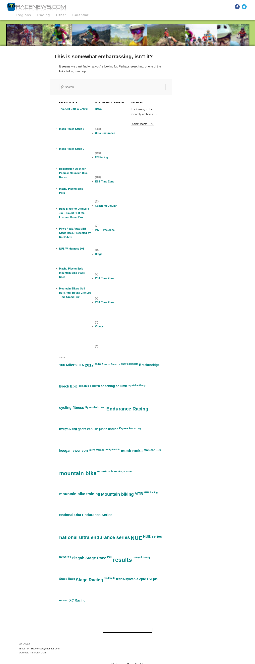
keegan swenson (73, 451)
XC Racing (101, 157)
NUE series (152, 536)
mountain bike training (79, 494)
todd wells (109, 578)
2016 (79, 365)
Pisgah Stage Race (89, 558)
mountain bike (77, 473)
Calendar (80, 15)
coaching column (114, 386)
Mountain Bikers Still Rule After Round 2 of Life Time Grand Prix (75, 292)
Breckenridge (149, 365)
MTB (138, 494)
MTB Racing (151, 492)
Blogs (98, 254)
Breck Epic (68, 386)
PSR (109, 557)
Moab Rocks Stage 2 (71, 148)
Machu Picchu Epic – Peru (72, 190)
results (122, 559)
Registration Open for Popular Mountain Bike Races (73, 173)
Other (61, 15)
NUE (136, 538)
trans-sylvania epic (131, 579)
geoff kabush (88, 429)
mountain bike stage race (114, 471)
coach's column (89, 385)
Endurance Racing (127, 408)
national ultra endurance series (94, 537)
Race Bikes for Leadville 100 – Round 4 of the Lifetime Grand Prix (74, 213)
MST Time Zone (105, 229)
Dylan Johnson (95, 407)
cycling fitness (71, 408)
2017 (89, 365)
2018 (97, 364)
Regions (23, 15)
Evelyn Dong (68, 428)
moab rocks (132, 451)
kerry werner (96, 449)
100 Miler (67, 365)
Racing (43, 15)
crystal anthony (137, 385)
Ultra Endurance (105, 133)
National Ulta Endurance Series (85, 515)
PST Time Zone (104, 278)
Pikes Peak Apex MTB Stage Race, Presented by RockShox (75, 233)
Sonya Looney (141, 557)
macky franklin (112, 449)
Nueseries (65, 557)
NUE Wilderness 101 (71, 248)
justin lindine (108, 429)
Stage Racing (89, 579)
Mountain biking (117, 494)
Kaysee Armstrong (130, 428)
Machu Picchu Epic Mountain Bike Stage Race (72, 272)
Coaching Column (106, 205)
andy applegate (129, 364)
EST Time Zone (104, 181)
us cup (64, 600)
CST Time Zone (104, 302)
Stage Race (67, 578)
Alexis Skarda (111, 364)
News (98, 108)
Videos (99, 326)
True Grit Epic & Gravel (73, 108)
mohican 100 (152, 450)
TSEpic (152, 579)
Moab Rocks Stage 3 (71, 128)
